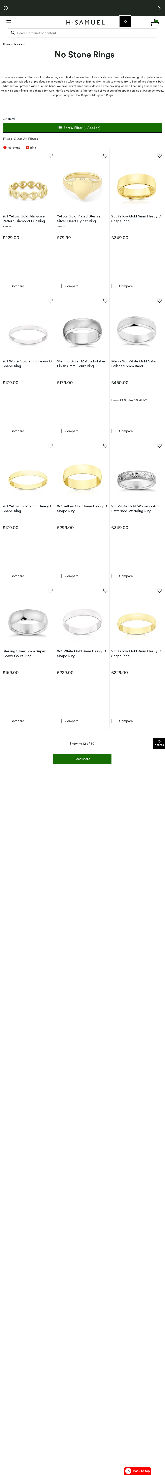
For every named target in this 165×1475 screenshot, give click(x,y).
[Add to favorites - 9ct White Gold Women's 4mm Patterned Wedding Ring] (159, 445)
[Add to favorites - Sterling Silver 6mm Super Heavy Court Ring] (51, 590)
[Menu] (29, 22)
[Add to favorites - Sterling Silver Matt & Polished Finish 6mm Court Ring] (105, 300)
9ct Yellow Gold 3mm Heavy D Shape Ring (136, 653)
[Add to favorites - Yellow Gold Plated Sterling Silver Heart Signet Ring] (105, 155)
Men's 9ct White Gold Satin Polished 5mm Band (133, 363)
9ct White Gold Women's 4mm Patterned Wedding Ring (136, 508)
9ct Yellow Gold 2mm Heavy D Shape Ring (28, 508)
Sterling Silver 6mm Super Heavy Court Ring (24, 653)
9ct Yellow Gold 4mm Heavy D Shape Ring (82, 508)
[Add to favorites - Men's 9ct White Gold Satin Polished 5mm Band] (159, 300)
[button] (159, 8)
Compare (17, 286)
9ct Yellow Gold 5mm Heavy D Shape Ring (136, 218)
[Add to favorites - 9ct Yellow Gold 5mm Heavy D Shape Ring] (159, 155)
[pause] (5, 8)
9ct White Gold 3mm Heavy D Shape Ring (81, 653)
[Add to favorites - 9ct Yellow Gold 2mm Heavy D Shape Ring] (51, 445)
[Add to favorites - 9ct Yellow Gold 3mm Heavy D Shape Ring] (159, 590)
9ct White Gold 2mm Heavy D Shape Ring (27, 363)
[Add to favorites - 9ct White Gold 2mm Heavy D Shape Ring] (51, 300)
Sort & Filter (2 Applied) (82, 128)
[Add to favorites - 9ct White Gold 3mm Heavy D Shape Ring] (105, 590)
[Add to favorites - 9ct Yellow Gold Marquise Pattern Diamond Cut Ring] (51, 155)
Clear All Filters (26, 139)
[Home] (85, 22)
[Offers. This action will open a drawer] (125, 21)
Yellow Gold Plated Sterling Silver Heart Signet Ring (79, 218)
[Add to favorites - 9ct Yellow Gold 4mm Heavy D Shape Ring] (105, 445)
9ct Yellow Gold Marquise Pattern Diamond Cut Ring (24, 218)
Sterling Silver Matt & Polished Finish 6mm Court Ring (81, 363)
